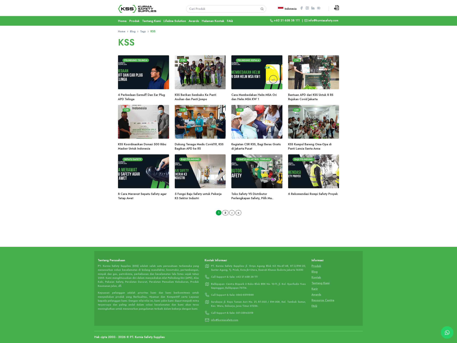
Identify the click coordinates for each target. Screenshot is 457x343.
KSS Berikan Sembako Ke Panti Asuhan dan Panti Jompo (195, 97)
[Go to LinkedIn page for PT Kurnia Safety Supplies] (313, 8)
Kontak (316, 277)
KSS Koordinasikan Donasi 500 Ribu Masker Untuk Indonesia (142, 146)
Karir (315, 289)
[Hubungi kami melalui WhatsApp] (447, 332)
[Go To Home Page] (147, 8)
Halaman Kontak (213, 21)
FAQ (230, 21)
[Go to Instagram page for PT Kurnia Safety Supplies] (307, 8)
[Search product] (262, 9)
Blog (132, 31)
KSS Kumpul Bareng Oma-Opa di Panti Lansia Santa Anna (310, 146)
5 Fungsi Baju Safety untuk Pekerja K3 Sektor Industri (198, 196)
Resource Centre (323, 300)
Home (122, 21)
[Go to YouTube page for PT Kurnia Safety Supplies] (318, 8)
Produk (134, 21)
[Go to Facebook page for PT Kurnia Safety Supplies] (301, 8)
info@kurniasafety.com (323, 20)
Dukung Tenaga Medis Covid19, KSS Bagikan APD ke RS (199, 146)
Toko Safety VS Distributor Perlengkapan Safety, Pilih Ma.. (252, 196)
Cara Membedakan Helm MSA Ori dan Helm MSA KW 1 (254, 97)
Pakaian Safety (114, 282)
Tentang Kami (151, 21)
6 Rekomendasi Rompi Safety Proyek (313, 194)
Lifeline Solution (175, 21)
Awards (194, 21)
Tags (143, 31)
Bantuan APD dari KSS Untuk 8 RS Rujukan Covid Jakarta (310, 97)
